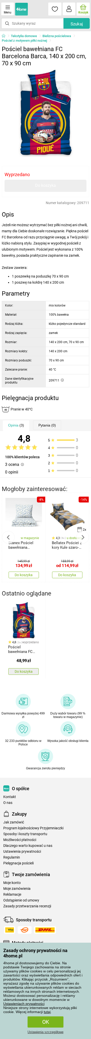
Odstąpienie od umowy (21, 900)
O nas (7, 803)
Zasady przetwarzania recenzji (27, 906)
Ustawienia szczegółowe (45, 1032)
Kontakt (9, 797)
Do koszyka (45, 185)
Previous (8, 537)
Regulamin (11, 857)
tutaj (47, 1012)
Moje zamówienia (17, 889)
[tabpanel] (45, 113)
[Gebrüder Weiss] (25, 930)
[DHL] (45, 930)
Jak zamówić (13, 822)
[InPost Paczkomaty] (9, 930)
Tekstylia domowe (24, 36)
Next (82, 537)
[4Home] (5, 36)
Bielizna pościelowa (56, 36)
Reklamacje (12, 894)
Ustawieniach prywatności (23, 1004)
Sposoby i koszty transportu (25, 834)
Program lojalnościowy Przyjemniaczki (33, 828)
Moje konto (12, 883)
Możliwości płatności (19, 840)
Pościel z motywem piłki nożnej (24, 40)
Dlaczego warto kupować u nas (27, 846)
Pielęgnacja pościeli (18, 863)
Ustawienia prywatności (22, 851)
